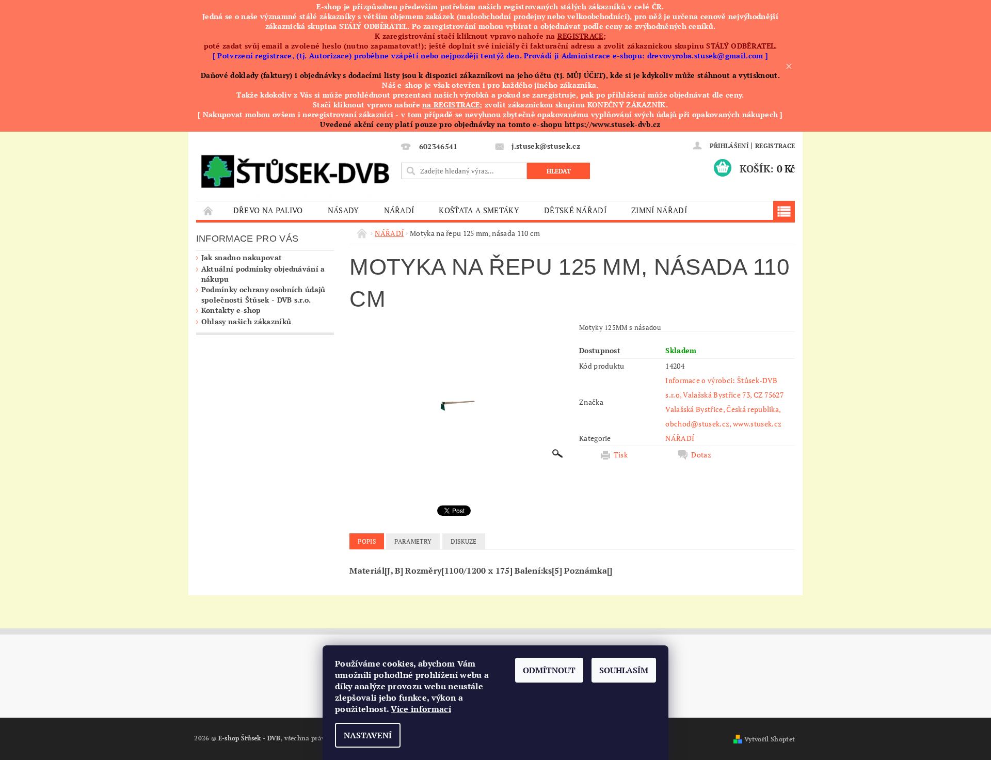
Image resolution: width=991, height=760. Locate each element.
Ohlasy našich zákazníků (246, 321)
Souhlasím (623, 670)
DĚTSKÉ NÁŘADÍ (575, 210)
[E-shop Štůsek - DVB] (294, 168)
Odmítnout (549, 670)
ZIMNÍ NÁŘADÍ (659, 210)
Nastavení (368, 735)
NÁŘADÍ (399, 210)
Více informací (421, 709)
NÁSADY (343, 210)
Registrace (775, 146)
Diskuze (464, 541)
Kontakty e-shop (231, 310)
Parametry (412, 541)
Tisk (621, 455)
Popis (367, 541)
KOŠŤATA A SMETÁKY (479, 210)
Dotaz (701, 455)
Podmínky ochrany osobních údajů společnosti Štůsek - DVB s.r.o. (263, 294)
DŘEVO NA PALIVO (268, 210)
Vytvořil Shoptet (769, 739)
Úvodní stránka (208, 210)
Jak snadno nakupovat (241, 257)
